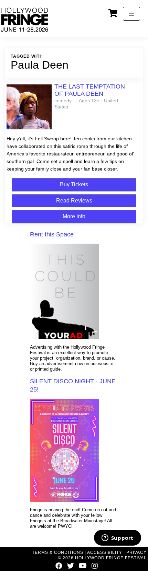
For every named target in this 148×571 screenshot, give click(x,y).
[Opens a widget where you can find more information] (117, 538)
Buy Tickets (74, 184)
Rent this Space (52, 234)
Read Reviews (74, 200)
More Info (74, 216)
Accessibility (104, 552)
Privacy (136, 552)
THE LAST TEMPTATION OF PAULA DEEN (89, 90)
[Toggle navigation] (131, 14)
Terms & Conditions (57, 552)
